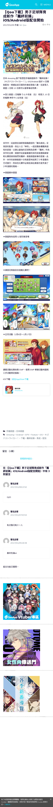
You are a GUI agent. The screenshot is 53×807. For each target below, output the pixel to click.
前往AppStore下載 (20, 379)
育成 (39, 438)
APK (27, 434)
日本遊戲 (20, 431)
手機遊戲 (10, 431)
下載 (23, 438)
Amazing (10, 434)
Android (19, 434)
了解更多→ (8, 804)
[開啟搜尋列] (36, 4)
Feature (34, 434)
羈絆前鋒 (31, 438)
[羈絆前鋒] (26, 390)
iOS (41, 434)
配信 (44, 438)
